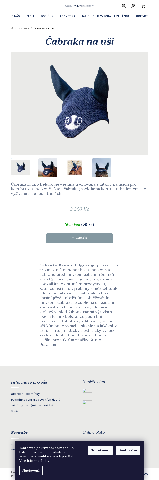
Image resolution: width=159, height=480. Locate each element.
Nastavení (31, 470)
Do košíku (81, 238)
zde (45, 460)
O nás (15, 411)
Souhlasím (128, 450)
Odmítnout (100, 450)
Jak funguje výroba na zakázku (33, 405)
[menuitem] (16, 16)
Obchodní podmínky (25, 394)
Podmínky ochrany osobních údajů (35, 399)
